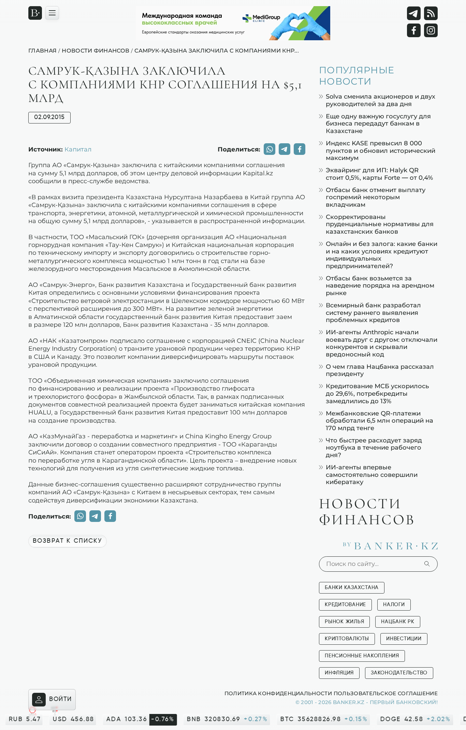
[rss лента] (431, 13)
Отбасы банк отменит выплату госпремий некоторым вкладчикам (375, 197)
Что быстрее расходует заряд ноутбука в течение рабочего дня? (374, 447)
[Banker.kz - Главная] (35, 13)
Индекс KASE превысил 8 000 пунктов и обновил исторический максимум (380, 150)
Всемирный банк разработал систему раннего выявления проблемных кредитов (373, 312)
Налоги (394, 604)
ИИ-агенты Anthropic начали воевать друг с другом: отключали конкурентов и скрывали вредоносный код (381, 343)
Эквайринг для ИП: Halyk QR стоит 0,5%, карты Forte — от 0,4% (379, 173)
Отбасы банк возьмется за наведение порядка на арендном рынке (380, 285)
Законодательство (399, 672)
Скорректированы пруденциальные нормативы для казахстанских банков (380, 224)
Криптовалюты (347, 638)
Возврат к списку (67, 541)
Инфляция (339, 672)
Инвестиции (404, 638)
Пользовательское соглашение (386, 693)
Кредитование (345, 604)
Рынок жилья (344, 621)
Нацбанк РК (397, 621)
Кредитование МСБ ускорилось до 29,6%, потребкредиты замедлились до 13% (377, 393)
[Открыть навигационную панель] (52, 13)
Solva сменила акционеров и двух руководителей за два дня (380, 100)
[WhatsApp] (269, 149)
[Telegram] (414, 13)
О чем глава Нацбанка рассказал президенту (380, 370)
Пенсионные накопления (362, 655)
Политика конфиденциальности (278, 693)
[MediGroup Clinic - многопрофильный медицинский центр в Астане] (233, 23)
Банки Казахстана (352, 587)
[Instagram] (431, 30)
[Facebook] (414, 30)
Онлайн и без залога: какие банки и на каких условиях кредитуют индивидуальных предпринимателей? (381, 254)
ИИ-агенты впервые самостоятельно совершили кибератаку (372, 474)
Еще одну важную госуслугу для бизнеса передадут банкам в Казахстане (378, 123)
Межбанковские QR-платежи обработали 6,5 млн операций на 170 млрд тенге (379, 421)
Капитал (77, 149)
